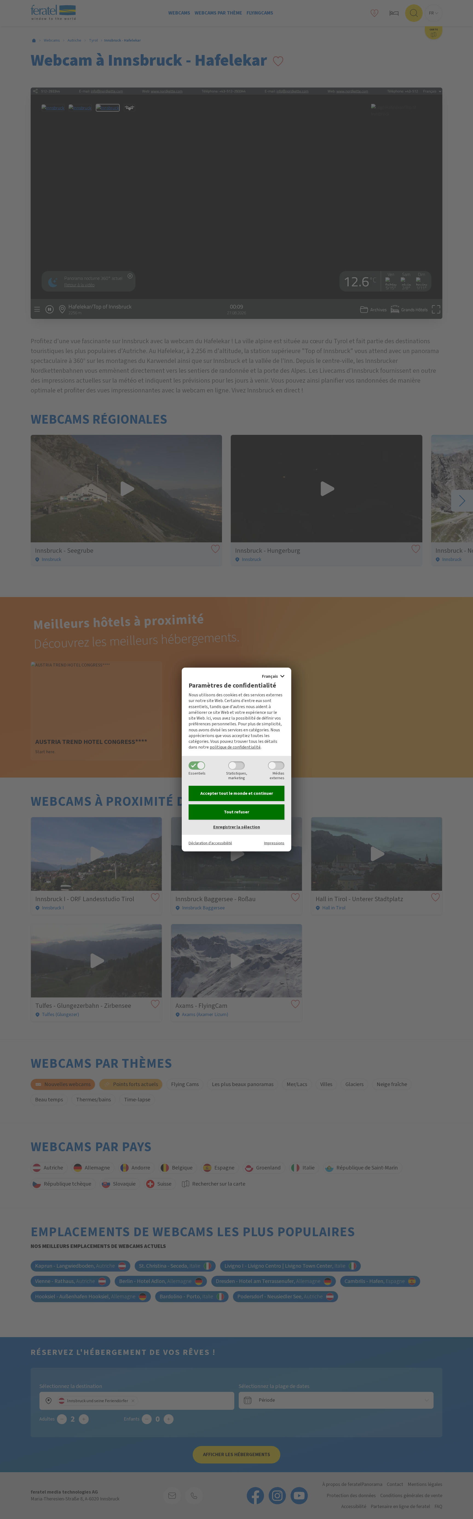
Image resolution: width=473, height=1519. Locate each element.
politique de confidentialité (235, 747)
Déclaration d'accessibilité (210, 843)
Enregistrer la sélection (236, 827)
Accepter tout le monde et (236, 793)
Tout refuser (236, 812)
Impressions (274, 843)
